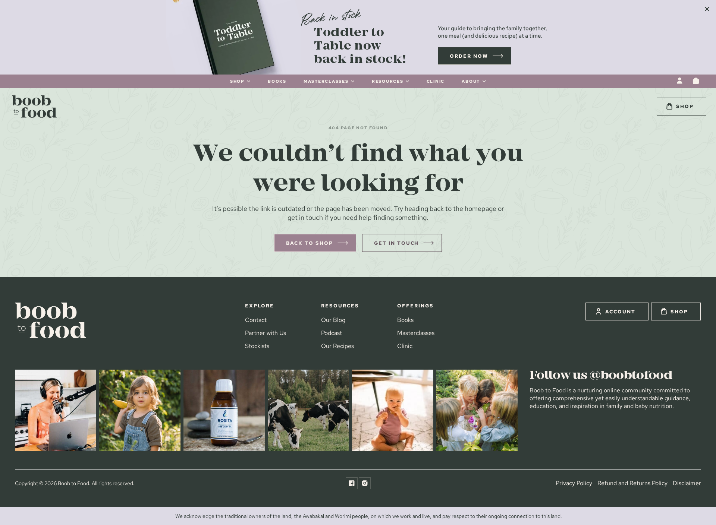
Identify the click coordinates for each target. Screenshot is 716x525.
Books (405, 319)
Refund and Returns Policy (632, 483)
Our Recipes (337, 346)
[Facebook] (352, 483)
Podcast (331, 333)
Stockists (257, 346)
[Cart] (696, 81)
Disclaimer (687, 483)
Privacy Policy (574, 483)
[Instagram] (365, 483)
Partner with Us (265, 333)
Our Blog (333, 319)
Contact (256, 319)
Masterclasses (415, 333)
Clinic (404, 346)
